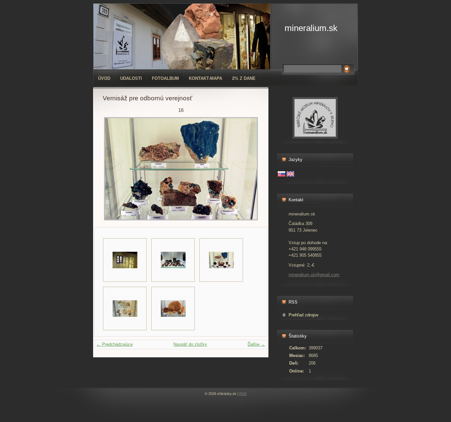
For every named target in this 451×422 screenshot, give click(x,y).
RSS (243, 394)
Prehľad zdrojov (304, 314)
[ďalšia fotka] (248, 168)
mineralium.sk (311, 28)
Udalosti (131, 78)
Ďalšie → (256, 344)
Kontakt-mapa (205, 78)
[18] (173, 308)
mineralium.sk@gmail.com (314, 274)
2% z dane (244, 78)
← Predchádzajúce (114, 344)
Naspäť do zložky (190, 344)
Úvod (104, 78)
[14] (124, 260)
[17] (124, 308)
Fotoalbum (165, 78)
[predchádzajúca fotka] (113, 168)
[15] (173, 260)
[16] (221, 260)
